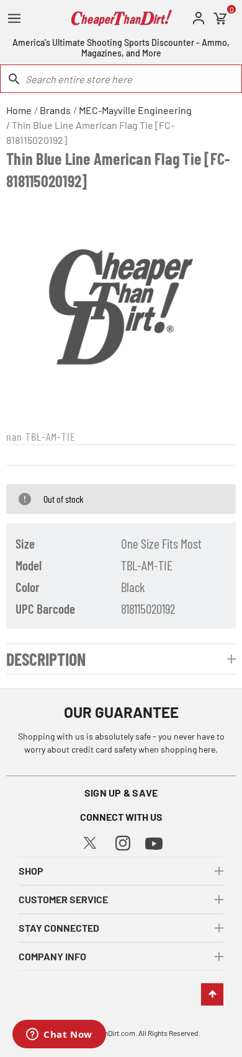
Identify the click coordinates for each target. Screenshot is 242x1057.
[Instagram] (122, 841)
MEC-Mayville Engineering (135, 110)
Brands (55, 110)
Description (46, 659)
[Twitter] (90, 841)
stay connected (59, 928)
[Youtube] (154, 842)
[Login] (198, 18)
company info (52, 956)
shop (31, 871)
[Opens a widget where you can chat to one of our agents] (59, 1035)
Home (19, 110)
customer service (63, 899)
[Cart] (220, 18)
